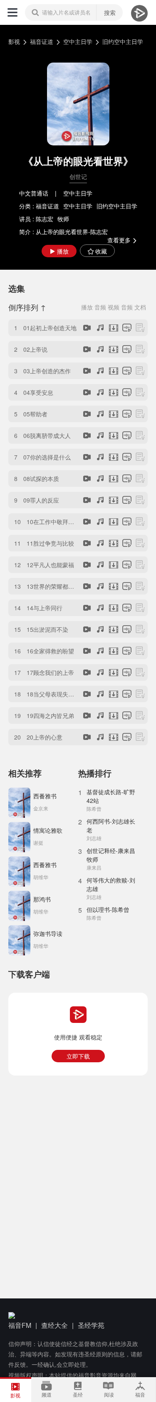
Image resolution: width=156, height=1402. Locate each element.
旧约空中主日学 (122, 41)
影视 (14, 41)
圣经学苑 (91, 1325)
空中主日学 (77, 41)
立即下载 (78, 1056)
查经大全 (54, 1325)
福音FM (19, 1325)
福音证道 (41, 41)
